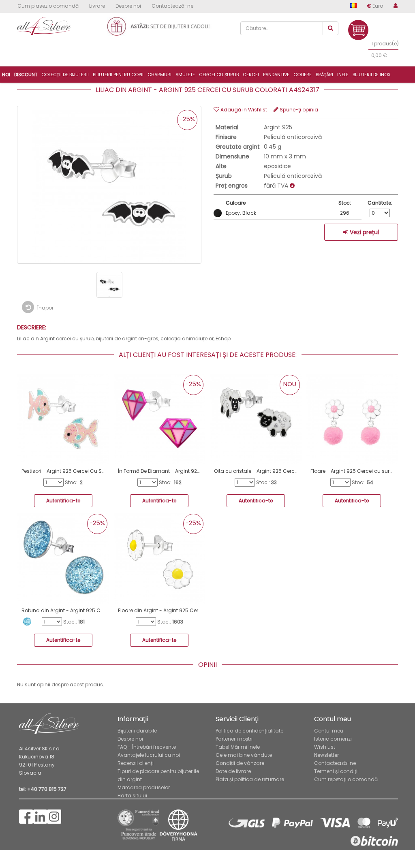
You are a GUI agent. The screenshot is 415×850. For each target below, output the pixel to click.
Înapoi (44, 307)
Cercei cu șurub (219, 74)
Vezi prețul (363, 232)
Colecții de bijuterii (65, 74)
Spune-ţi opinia (298, 109)
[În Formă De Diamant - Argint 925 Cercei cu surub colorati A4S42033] (159, 419)
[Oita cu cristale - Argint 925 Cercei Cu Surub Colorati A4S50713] (256, 419)
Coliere (302, 74)
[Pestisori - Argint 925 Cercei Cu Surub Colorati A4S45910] (63, 419)
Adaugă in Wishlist (243, 109)
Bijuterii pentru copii (118, 74)
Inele (343, 74)
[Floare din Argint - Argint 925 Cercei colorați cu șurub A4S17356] (159, 558)
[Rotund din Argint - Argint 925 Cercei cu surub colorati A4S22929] (63, 558)
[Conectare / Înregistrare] (393, 7)
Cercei (251, 74)
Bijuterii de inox (372, 74)
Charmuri (159, 74)
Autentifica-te (63, 500)
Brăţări (324, 74)
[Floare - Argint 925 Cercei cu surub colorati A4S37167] (352, 419)
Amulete (185, 74)
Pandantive (276, 74)
